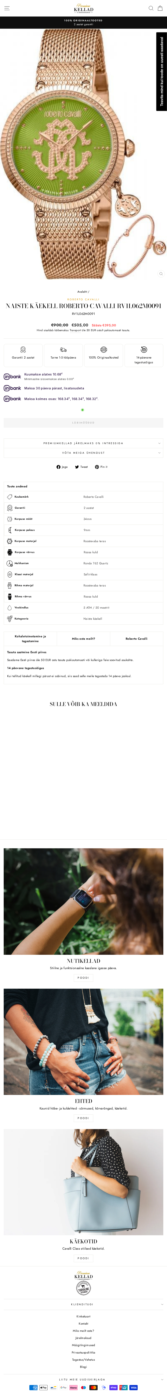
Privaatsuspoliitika (83, 1352)
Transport (75, 330)
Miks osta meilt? (83, 638)
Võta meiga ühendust (83, 453)
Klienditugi (82, 1304)
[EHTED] (83, 1042)
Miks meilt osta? (83, 1331)
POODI (83, 978)
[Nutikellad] (83, 901)
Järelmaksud (83, 1338)
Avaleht (82, 291)
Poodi (83, 1118)
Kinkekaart (83, 1316)
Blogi (83, 1367)
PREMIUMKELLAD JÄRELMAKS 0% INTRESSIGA (83, 443)
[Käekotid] (83, 1182)
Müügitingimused (83, 1345)
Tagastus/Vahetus (83, 1359)
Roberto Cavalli (83, 299)
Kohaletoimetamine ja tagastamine (30, 638)
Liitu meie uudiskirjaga (82, 1379)
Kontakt (83, 1323)
